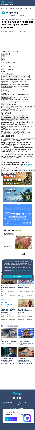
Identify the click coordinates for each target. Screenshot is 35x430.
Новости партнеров (9, 326)
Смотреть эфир (12, 13)
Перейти (11, 419)
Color (3, 132)
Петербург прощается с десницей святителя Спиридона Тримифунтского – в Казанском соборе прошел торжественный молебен (18, 8)
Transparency (19, 132)
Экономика (22, 32)
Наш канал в (13, 254)
